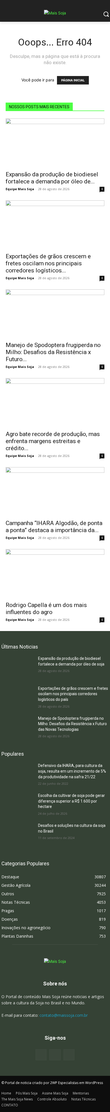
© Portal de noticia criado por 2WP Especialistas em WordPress (52, 1082)
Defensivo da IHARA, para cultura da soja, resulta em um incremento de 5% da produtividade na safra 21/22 (72, 771)
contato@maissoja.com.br (63, 1015)
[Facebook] (41, 1054)
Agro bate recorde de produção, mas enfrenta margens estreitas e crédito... (53, 441)
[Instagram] (54, 1054)
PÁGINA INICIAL (73, 80)
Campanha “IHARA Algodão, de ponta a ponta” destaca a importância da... (54, 527)
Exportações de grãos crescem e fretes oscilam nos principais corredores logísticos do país (73, 694)
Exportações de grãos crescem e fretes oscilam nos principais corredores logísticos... (48, 263)
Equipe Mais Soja (20, 189)
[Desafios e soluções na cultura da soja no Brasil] (17, 834)
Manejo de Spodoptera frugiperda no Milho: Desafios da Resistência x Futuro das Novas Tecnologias (72, 724)
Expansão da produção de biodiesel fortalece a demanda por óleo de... (52, 178)
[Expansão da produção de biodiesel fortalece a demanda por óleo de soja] (55, 142)
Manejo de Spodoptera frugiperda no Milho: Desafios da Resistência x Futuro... (53, 352)
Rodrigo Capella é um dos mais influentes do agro (46, 608)
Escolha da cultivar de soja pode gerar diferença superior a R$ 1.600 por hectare (71, 801)
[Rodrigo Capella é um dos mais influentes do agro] (55, 573)
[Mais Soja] (55, 13)
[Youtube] (68, 1054)
